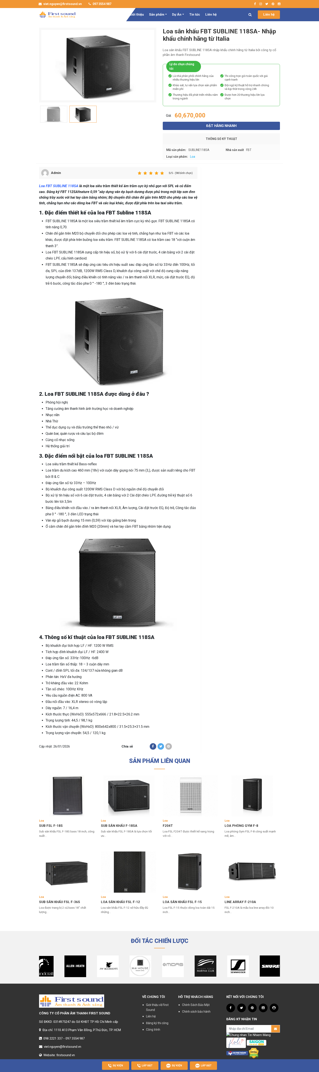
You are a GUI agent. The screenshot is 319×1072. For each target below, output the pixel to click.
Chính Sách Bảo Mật (196, 1005)
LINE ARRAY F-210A (240, 902)
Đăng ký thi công (157, 1023)
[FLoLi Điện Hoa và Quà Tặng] (236, 1042)
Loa (192, 156)
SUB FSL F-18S (51, 826)
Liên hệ (211, 14)
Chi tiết (44, 841)
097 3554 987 (101, 4)
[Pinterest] (168, 746)
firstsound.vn (65, 1055)
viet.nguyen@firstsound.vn (62, 4)
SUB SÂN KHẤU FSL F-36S (59, 902)
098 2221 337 (52, 1038)
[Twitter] (161, 746)
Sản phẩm (156, 14)
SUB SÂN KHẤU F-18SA (119, 826)
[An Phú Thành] (237, 1053)
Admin (56, 173)
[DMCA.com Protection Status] (254, 1053)
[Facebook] (153, 746)
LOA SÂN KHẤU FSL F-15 (182, 902)
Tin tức (194, 14)
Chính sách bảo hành (196, 1011)
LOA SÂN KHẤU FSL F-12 (120, 902)
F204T (168, 826)
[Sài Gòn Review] (256, 1042)
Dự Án (176, 14)
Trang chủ (116, 14)
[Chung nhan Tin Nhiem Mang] (248, 1035)
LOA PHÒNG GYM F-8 (241, 826)
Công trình (153, 1029)
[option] (97, 65)
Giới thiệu (136, 14)
